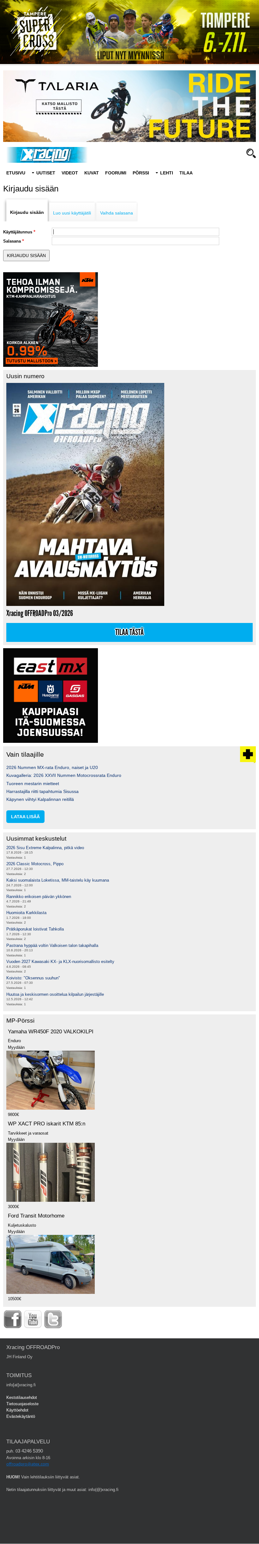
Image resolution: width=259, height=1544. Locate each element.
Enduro (54, 181)
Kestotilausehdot (21, 1397)
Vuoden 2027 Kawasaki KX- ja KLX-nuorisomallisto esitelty (60, 961)
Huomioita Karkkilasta (26, 912)
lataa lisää (25, 816)
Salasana (12, 241)
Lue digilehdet (187, 181)
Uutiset (45, 172)
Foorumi (115, 172)
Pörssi (141, 172)
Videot (70, 172)
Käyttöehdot (17, 1410)
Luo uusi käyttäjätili (72, 212)
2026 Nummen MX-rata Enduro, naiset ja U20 (52, 767)
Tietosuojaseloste (22, 1403)
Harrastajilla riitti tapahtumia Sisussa (42, 791)
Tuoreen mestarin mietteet (32, 783)
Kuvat (91, 172)
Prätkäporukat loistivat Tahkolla (35, 929)
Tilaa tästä (129, 632)
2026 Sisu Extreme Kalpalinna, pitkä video (45, 847)
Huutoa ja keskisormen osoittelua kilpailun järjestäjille (55, 994)
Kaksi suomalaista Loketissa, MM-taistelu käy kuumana (57, 880)
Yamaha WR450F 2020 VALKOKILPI (50, 1032)
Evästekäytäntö (20, 1416)
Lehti (166, 172)
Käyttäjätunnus (17, 232)
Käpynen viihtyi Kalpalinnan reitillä (40, 799)
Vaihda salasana (116, 212)
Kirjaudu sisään (27, 212)
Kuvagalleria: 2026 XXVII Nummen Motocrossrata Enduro (63, 775)
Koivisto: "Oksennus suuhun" (33, 978)
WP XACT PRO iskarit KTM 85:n (46, 1124)
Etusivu (15, 172)
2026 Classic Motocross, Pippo (34, 863)
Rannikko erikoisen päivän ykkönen (38, 896)
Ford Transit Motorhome (36, 1216)
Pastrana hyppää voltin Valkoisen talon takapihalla (52, 945)
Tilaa (186, 172)
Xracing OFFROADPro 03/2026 (39, 613)
